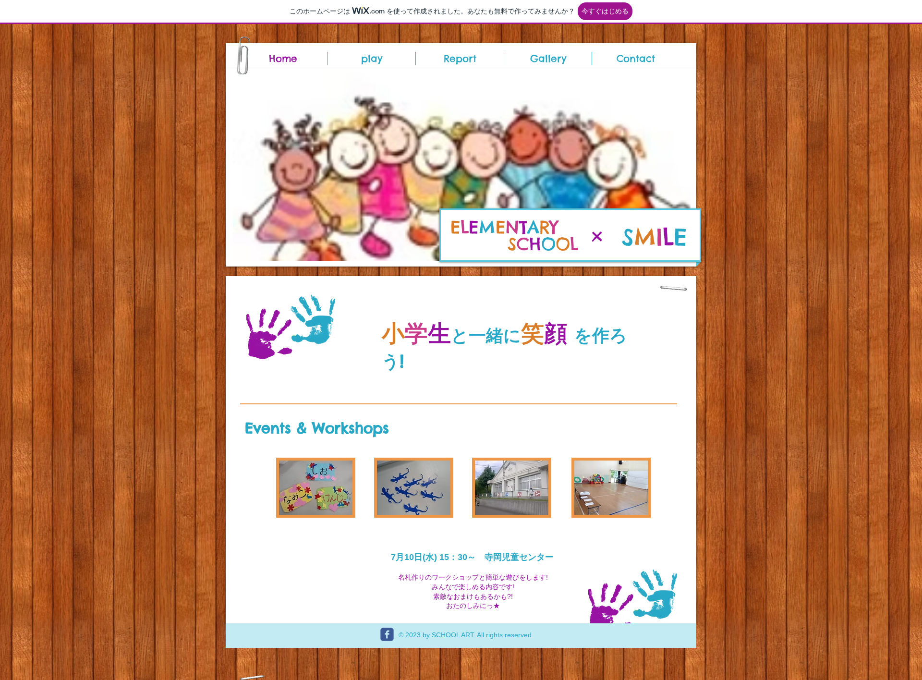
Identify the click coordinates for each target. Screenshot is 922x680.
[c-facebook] (387, 634)
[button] (463, 165)
